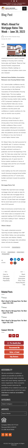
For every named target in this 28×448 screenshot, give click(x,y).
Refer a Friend (14, 352)
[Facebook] (10, 335)
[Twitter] (17, 335)
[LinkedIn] (13, 335)
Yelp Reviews (14, 356)
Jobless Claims (20, 252)
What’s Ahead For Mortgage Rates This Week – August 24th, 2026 (14, 302)
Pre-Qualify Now (15, 343)
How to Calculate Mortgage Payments (6, 276)
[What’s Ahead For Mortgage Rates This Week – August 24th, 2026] (4, 298)
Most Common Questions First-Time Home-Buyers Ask (20, 278)
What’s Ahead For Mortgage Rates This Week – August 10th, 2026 (14, 321)
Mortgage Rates (5, 254)
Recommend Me (14, 347)
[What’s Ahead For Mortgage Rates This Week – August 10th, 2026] (4, 317)
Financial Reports (16, 247)
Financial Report (11, 252)
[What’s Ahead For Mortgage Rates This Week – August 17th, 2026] (4, 307)
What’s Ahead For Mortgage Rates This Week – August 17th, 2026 (14, 312)
